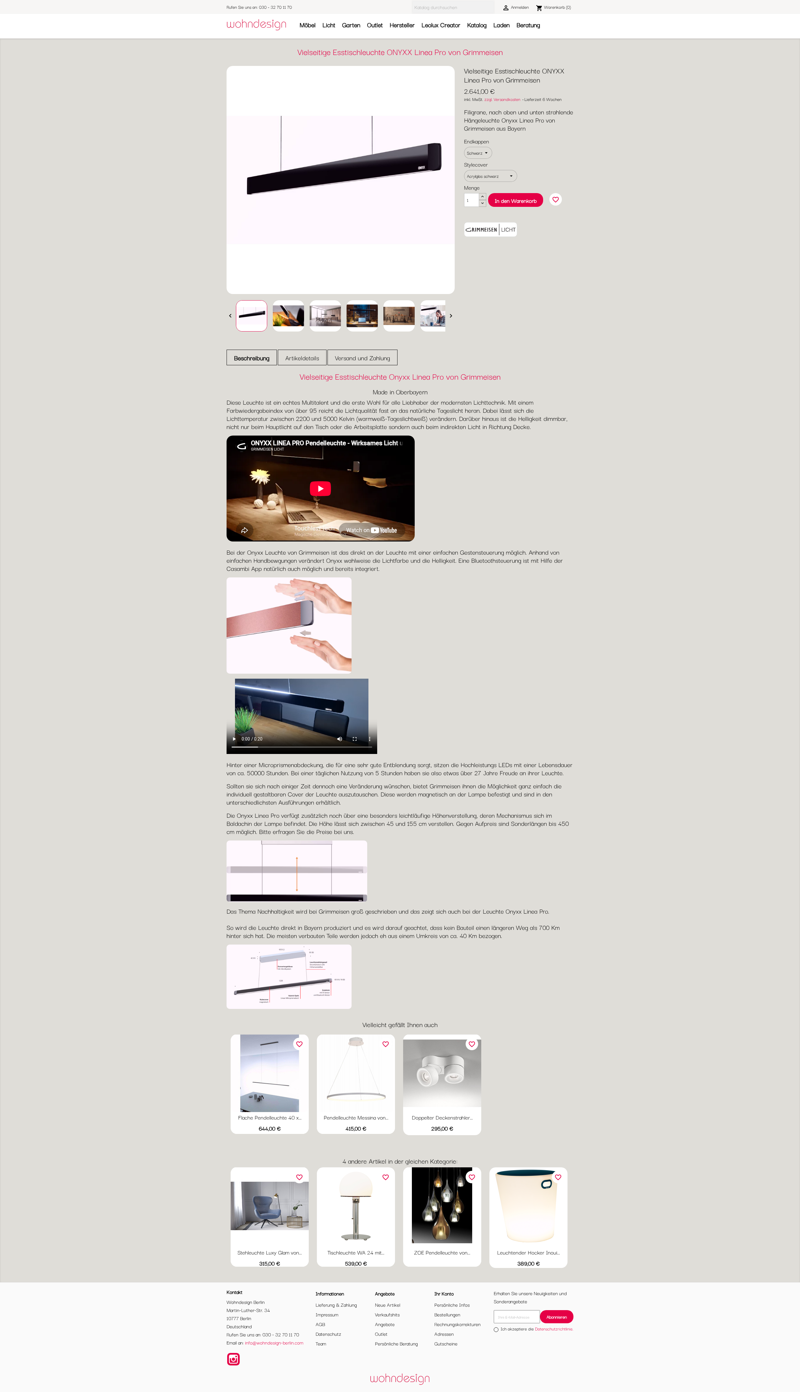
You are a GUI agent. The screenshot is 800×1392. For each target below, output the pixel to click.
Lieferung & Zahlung (336, 1304)
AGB (320, 1324)
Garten (351, 24)
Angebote (385, 1324)
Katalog (477, 24)
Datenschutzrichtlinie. (554, 1328)
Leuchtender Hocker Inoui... (528, 1252)
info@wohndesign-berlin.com (274, 1342)
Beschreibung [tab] (251, 357)
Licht (328, 24)
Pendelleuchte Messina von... (356, 1117)
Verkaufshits (387, 1314)
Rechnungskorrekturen (457, 1324)
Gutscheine (446, 1343)
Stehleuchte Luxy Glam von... (270, 1252)
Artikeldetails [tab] (302, 357)
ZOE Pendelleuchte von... (442, 1252)
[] (491, 7)
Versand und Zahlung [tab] (362, 357)
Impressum (327, 1314)
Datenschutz (328, 1333)
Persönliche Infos (452, 1304)
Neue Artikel (387, 1304)
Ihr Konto (444, 1293)
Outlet (375, 24)
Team (321, 1343)
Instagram (233, 1359)
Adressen (444, 1333)
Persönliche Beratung (396, 1343)
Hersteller (402, 24)
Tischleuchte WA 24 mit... (356, 1252)
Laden (501, 24)
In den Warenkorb (516, 200)
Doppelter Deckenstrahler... (442, 1117)
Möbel (308, 24)
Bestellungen (447, 1314)
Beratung (528, 24)
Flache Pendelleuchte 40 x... (270, 1117)
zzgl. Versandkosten (502, 99)
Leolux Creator (441, 24)
